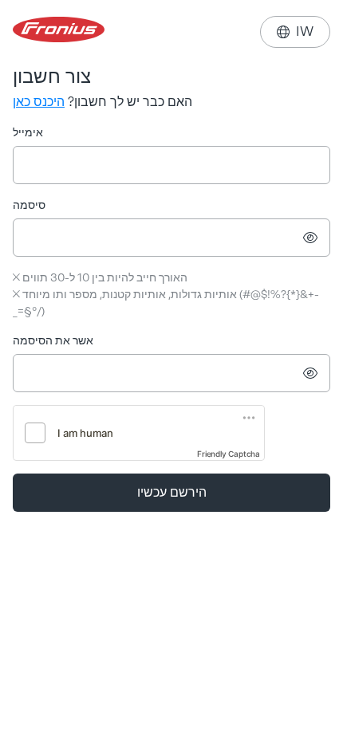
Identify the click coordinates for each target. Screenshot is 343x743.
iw (295, 31)
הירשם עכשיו (172, 492)
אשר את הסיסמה (53, 341)
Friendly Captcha (228, 453)
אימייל (28, 133)
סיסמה (29, 205)
